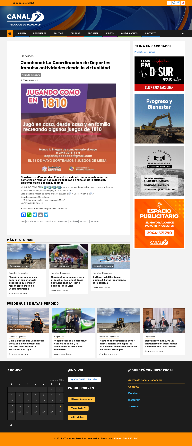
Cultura (75, 33)
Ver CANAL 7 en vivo (85, 379)
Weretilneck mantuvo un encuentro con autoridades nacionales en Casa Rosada (161, 343)
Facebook (134, 393)
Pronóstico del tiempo (145, 52)
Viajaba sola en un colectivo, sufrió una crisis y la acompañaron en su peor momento (70, 345)
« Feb (9, 425)
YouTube (133, 406)
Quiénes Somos (129, 33)
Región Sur (84, 221)
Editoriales (77, 417)
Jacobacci (73, 221)
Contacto (150, 33)
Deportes (27, 56)
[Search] (183, 33)
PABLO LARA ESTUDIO (125, 438)
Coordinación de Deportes (56, 221)
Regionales (39, 33)
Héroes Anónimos (81, 399)
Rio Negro (95, 221)
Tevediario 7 (78, 408)
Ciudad (22, 33)
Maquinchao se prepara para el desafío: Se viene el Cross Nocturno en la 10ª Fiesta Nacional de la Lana (67, 281)
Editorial (93, 33)
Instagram (134, 399)
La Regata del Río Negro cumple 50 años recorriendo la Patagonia (109, 280)
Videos (110, 33)
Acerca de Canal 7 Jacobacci (145, 380)
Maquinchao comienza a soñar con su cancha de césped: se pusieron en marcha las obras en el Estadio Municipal (23, 283)
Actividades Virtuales (34, 221)
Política (58, 33)
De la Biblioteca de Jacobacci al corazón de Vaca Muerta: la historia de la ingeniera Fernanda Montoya (27, 345)
